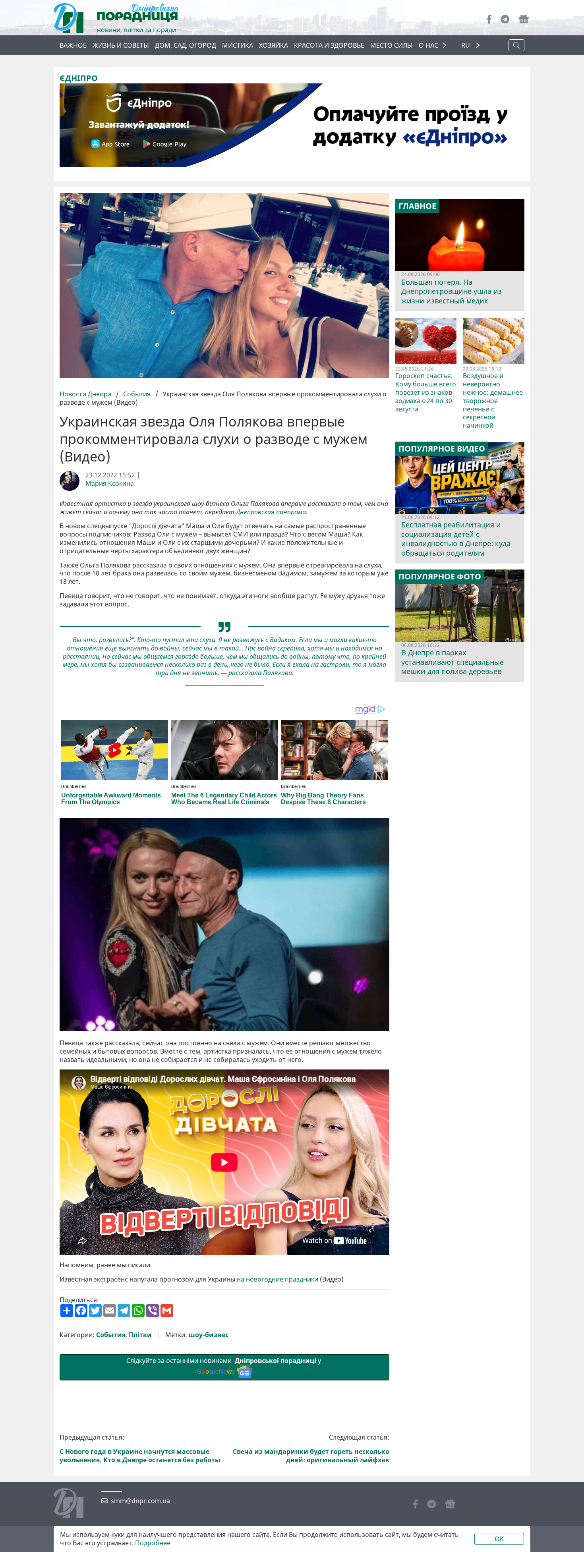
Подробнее (152, 1543)
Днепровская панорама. (271, 512)
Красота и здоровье (329, 45)
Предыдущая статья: (140, 1448)
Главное (417, 206)
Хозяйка (273, 45)
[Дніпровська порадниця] (74, 1504)
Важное (73, 45)
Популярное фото (439, 576)
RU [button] (466, 45)
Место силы (391, 45)
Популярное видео (441, 449)
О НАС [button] (428, 45)
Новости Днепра (86, 394)
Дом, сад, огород (185, 45)
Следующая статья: (311, 1448)
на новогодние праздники (277, 1279)
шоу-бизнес (208, 1335)
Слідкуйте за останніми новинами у (224, 1366)
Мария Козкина (109, 483)
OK (499, 1539)
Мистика (237, 45)
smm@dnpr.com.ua (140, 1501)
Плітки (140, 1335)
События (137, 394)
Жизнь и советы (121, 45)
